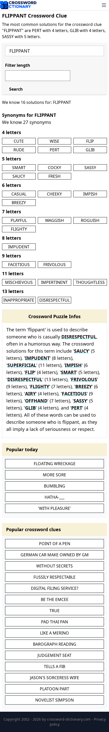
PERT (54, 150)
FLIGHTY (19, 229)
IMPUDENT (18, 247)
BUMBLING (54, 486)
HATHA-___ (54, 497)
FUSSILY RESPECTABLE (54, 577)
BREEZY (19, 202)
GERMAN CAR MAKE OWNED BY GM (55, 555)
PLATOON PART (54, 689)
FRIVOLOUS (54, 264)
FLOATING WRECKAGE (55, 463)
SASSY (90, 167)
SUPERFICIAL (21, 365)
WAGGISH (54, 220)
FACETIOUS (19, 264)
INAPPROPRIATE (18, 300)
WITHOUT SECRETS (54, 566)
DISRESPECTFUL (54, 300)
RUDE (18, 150)
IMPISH (90, 194)
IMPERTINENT (54, 282)
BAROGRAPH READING (54, 644)
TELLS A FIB (54, 666)
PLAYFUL (19, 220)
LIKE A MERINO (54, 633)
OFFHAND (36, 401)
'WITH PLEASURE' (54, 508)
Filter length (17, 65)
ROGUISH (90, 220)
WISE (54, 141)
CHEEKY (54, 194)
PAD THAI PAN (54, 622)
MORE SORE (54, 475)
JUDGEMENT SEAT (54, 655)
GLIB (90, 150)
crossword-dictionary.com (69, 719)
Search (16, 89)
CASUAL (18, 194)
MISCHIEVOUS (19, 282)
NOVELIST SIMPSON (54, 700)
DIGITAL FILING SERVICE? (54, 588)
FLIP (90, 141)
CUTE (19, 141)
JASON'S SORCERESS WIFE (54, 677)
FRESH (54, 176)
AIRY (30, 394)
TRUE (54, 610)
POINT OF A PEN (54, 543)
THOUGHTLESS (90, 282)
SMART (19, 167)
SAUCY (18, 176)
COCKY (54, 167)
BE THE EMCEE (54, 599)
